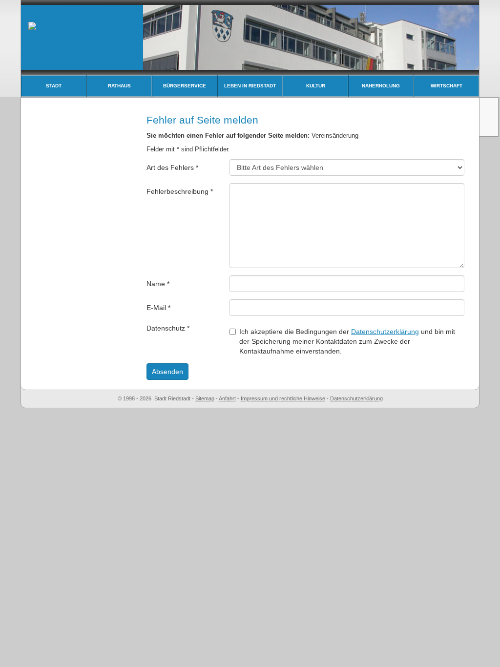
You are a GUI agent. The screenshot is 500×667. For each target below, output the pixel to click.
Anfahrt (227, 398)
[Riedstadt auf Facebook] (490, 125)
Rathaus (119, 85)
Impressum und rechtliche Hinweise (283, 398)
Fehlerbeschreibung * (179, 191)
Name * (157, 284)
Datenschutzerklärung (385, 331)
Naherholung (381, 85)
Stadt (54, 85)
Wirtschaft (446, 85)
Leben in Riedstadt (250, 85)
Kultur (315, 85)
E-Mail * (158, 308)
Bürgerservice (184, 85)
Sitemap (204, 398)
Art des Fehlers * (172, 167)
